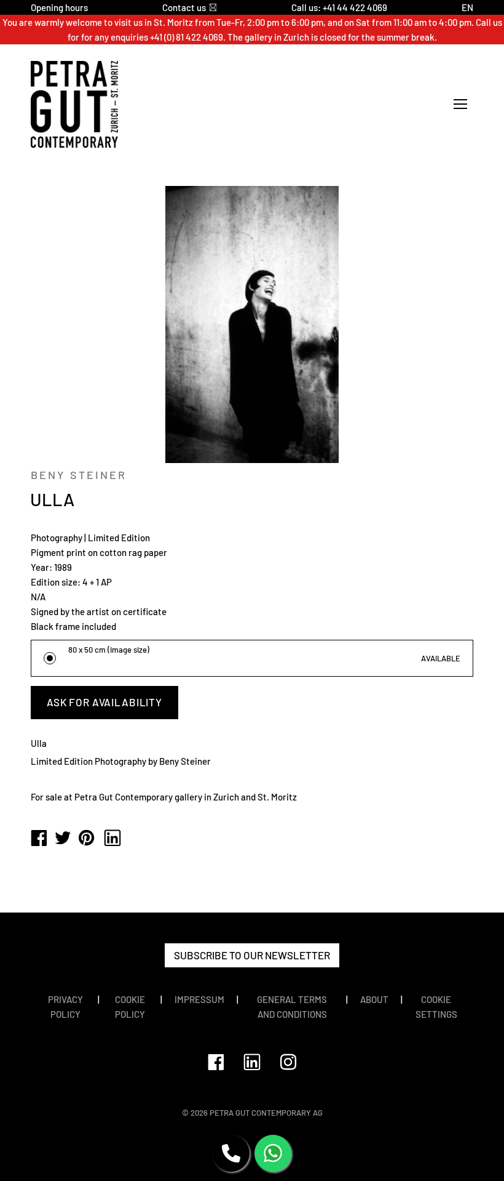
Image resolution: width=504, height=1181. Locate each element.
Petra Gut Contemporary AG (266, 1113)
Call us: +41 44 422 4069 (339, 7)
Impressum (199, 999)
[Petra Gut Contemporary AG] (39, 839)
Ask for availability (104, 702)
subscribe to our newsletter (252, 955)
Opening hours (59, 7)
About (374, 999)
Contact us (184, 7)
